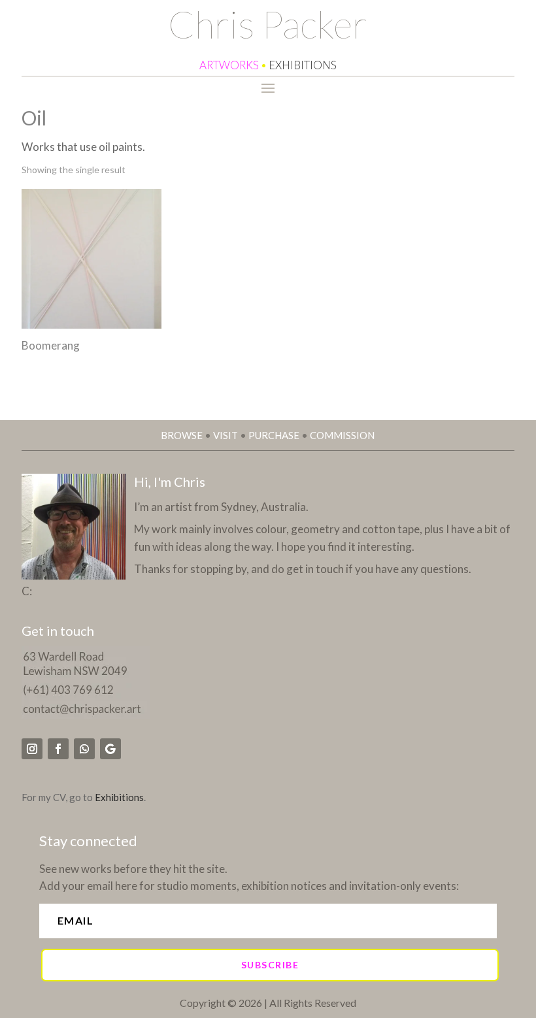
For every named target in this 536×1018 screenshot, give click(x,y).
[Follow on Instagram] (32, 748)
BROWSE (182, 435)
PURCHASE (273, 435)
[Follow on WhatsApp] (84, 748)
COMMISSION (342, 435)
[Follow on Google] (110, 748)
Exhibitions (119, 797)
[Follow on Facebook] (58, 748)
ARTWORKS (229, 65)
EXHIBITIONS (303, 65)
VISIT (225, 435)
